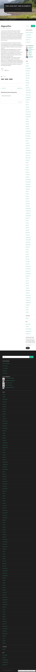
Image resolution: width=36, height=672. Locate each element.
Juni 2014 (27, 251)
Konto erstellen (28, 324)
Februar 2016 (28, 203)
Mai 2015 (27, 225)
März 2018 (27, 143)
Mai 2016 (27, 196)
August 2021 (28, 82)
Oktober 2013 (28, 271)
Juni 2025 (27, 63)
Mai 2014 (27, 254)
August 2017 (28, 160)
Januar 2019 (27, 128)
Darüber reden (28, 39)
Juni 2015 (27, 222)
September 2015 (28, 215)
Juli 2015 (27, 220)
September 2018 (28, 138)
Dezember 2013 (28, 266)
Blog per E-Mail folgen (30, 337)
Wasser (6, 79)
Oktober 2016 (28, 184)
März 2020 (27, 109)
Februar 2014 (28, 261)
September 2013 (28, 273)
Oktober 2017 (28, 155)
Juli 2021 (27, 85)
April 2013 (27, 285)
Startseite (5, 19)
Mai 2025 (4, 396)
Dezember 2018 (28, 131)
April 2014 (27, 256)
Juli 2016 (27, 191)
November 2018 (28, 133)
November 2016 (28, 181)
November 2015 (28, 210)
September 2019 (28, 116)
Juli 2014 (27, 249)
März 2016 (27, 201)
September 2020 (28, 97)
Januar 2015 (4, 565)
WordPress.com (28, 333)
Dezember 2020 (28, 90)
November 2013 (28, 268)
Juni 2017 (4, 495)
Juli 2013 (27, 278)
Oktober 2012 (28, 300)
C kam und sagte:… (31, 50)
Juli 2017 (27, 162)
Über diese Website (12, 19)
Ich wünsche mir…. (28, 42)
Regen (3, 79)
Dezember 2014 (28, 237)
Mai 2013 (27, 283)
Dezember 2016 (28, 179)
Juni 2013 (27, 280)
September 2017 (28, 157)
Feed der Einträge (28, 328)
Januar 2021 (27, 87)
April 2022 (27, 80)
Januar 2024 (27, 73)
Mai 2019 (27, 121)
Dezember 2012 (28, 295)
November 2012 (28, 297)
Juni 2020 (27, 102)
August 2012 (4, 635)
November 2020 (28, 92)
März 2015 (27, 230)
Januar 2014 (27, 263)
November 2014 (28, 239)
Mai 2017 (27, 167)
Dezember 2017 (28, 150)
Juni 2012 (27, 309)
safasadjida (8, 28)
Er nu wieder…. (3, 88)
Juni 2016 (27, 193)
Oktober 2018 (5, 466)
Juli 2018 (27, 140)
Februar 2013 (28, 290)
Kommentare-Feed (28, 331)
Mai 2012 (27, 312)
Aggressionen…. (20, 88)
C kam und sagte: (28, 34)
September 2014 (28, 244)
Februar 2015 (28, 232)
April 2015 (27, 227)
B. (28, 47)
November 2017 (28, 152)
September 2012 (28, 302)
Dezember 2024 (28, 68)
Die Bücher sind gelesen (29, 32)
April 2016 (27, 198)
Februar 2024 (28, 70)
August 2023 (28, 75)
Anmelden (27, 326)
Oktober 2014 (28, 242)
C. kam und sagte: (28, 37)
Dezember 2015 (28, 208)
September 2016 (28, 186)
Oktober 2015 (28, 213)
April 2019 (27, 123)
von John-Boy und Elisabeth (18, 6)
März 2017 (27, 172)
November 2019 (28, 114)
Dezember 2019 (28, 111)
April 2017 (27, 169)
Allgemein (4, 76)
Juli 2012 (27, 307)
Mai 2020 (27, 104)
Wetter (11, 79)
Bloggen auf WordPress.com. (8, 670)
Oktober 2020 (5, 425)
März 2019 (27, 126)
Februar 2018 (28, 145)
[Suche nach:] (30, 26)
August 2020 (28, 99)
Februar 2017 (28, 174)
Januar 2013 (27, 292)
